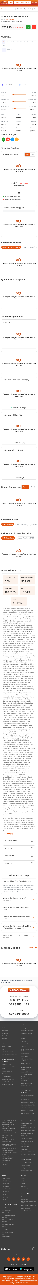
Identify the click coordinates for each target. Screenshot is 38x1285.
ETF (3, 1041)
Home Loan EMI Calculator (28, 1152)
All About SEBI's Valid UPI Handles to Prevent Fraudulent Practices (9, 1122)
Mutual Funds (6, 1030)
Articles (23, 1178)
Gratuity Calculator (26, 1138)
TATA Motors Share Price (28, 1110)
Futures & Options (7, 1046)
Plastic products (10, 19)
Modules (23, 1186)
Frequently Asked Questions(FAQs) (26, 1068)
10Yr (32, 42)
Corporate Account (26, 1170)
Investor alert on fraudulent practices (26, 1064)
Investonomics (25, 1189)
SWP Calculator (25, 1144)
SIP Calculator (25, 1146)
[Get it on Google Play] (26, 1269)
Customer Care (25, 1036)
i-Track (22, 1197)
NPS (3, 1044)
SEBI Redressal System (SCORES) (27, 1059)
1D (3, 42)
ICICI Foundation (6, 1210)
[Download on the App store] (11, 1269)
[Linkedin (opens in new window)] (23, 1259)
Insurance (4, 1038)
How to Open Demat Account (8, 1163)
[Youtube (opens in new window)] (28, 1259)
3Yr (25, 42)
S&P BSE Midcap (6, 1181)
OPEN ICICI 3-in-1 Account (22, 2)
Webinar (23, 1181)
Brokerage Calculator (27, 1141)
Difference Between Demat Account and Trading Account (8, 1158)
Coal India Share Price (27, 1108)
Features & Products (27, 1072)
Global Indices (6, 1178)
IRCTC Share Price (7, 1071)
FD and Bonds (6, 1036)
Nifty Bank (5, 1197)
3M (14, 42)
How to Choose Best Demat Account (8, 1140)
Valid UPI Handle (26, 1086)
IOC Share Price (6, 1076)
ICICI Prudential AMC (8, 1224)
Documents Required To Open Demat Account (9, 1149)
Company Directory (7, 1084)
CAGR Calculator (26, 1149)
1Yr (21, 42)
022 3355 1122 (19, 1004)
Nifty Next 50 (5, 1191)
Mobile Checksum (26, 1208)
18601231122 (19, 1000)
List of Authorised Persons (28, 1205)
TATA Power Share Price (28, 1102)
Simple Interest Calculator (28, 1121)
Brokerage (24, 1028)
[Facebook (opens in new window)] (8, 1259)
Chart (12, 9)
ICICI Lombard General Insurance (8, 1216)
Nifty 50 (4, 1200)
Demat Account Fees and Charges (9, 1153)
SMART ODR (24, 1056)
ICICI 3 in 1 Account (26, 1162)
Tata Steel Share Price (8, 1082)
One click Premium (26, 1033)
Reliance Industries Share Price (9, 1067)
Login (11, 2)
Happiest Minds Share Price (27, 1096)
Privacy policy (25, 1053)
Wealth (23, 1038)
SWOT (19, 9)
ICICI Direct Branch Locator (26, 1075)
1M (11, 42)
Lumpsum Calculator (27, 1133)
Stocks (3, 1028)
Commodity (5, 1033)
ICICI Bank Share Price (27, 1113)
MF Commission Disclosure (25, 1079)
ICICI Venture (5, 1227)
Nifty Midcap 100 (6, 1189)
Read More (8, 834)
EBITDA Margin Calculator (28, 1128)
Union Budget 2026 (7, 1052)
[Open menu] (36, 2)
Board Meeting (22, 524)
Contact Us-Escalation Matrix (27, 1050)
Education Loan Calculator (28, 1154)
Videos (23, 1183)
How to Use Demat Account (7, 1136)
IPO (3, 1049)
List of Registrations (26, 1083)
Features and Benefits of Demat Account (9, 1145)
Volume (23, 85)
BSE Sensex (5, 1186)
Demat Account (25, 1165)
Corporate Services (26, 1044)
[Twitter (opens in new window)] (18, 1259)
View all (33, 948)
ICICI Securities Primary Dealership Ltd (9, 1235)
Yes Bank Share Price (8, 1079)
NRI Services (24, 1041)
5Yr (28, 42)
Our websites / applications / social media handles (28, 1201)
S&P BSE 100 (5, 1183)
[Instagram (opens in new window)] (13, 1259)
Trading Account (25, 1168)
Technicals (27, 9)
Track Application (26, 1211)
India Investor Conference (9, 1054)
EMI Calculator (25, 1136)
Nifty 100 (4, 1194)
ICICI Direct (5, 1229)
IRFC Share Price (7, 1074)
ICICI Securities (6, 1213)
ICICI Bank (4, 1207)
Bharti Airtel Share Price (28, 1105)
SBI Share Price (6, 1064)
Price (4, 50)
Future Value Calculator (28, 1130)
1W (7, 42)
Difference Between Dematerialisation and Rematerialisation (8, 1128)
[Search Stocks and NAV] (33, 2)
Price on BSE (7, 85)
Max (4, 45)
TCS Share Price (25, 1099)
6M (17, 42)
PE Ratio (9, 50)
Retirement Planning (27, 1030)
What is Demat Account (9, 1133)
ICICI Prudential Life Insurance (7, 1220)
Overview (4, 9)
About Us (23, 1046)
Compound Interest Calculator (26, 1124)
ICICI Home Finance (7, 1232)
